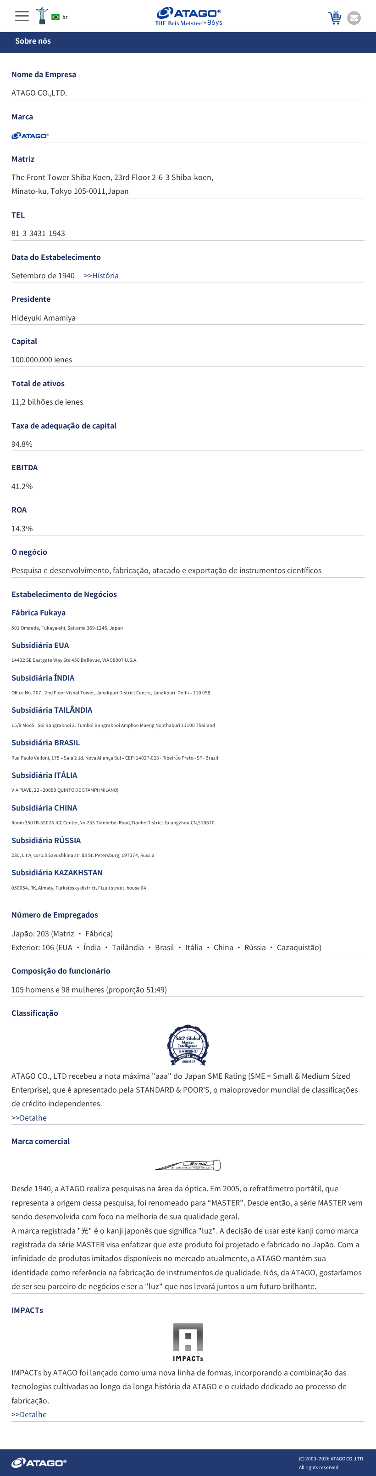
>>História (100, 275)
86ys (214, 23)
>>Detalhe (29, 1117)
